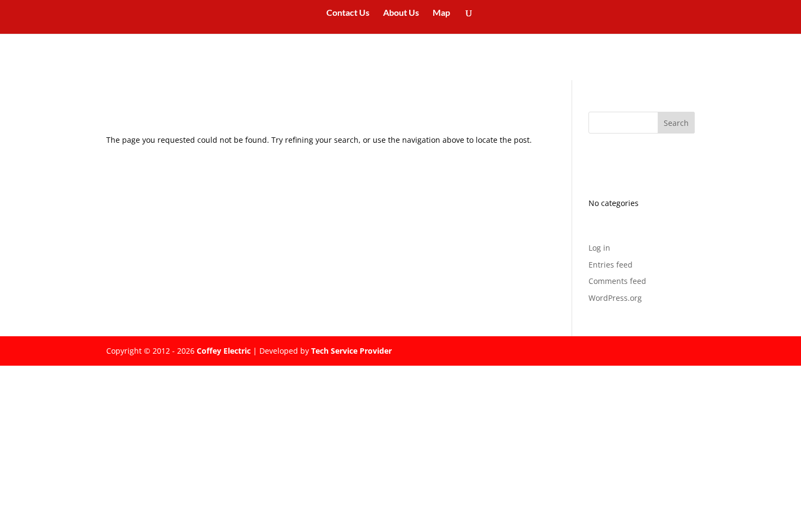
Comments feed (617, 281)
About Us (401, 13)
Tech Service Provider (351, 351)
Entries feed (610, 264)
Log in (599, 248)
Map (441, 13)
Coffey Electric (224, 351)
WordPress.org (615, 298)
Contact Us (347, 13)
